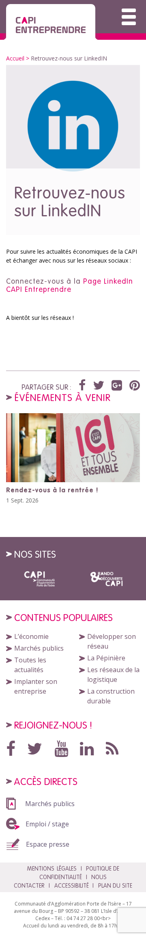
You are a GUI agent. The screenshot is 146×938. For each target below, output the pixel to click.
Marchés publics (39, 648)
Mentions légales (52, 868)
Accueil (15, 58)
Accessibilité (71, 885)
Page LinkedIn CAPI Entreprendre (69, 285)
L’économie (31, 636)
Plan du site (115, 885)
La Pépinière (106, 657)
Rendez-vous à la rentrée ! (52, 490)
